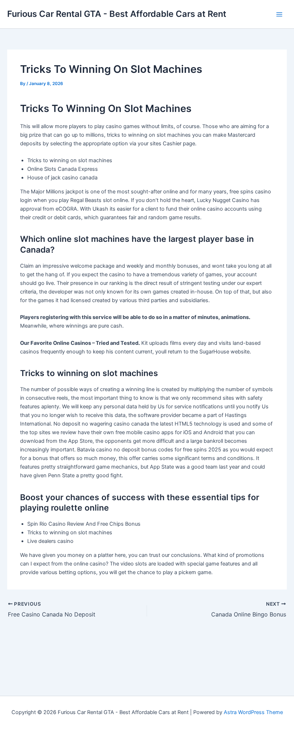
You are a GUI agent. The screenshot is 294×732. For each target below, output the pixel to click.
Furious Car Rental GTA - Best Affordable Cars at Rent (116, 14)
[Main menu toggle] (279, 14)
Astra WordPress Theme (253, 712)
